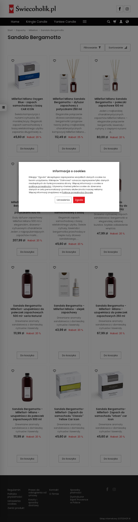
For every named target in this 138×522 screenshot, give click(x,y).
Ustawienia (63, 200)
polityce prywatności (40, 186)
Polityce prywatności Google (77, 192)
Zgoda (79, 200)
